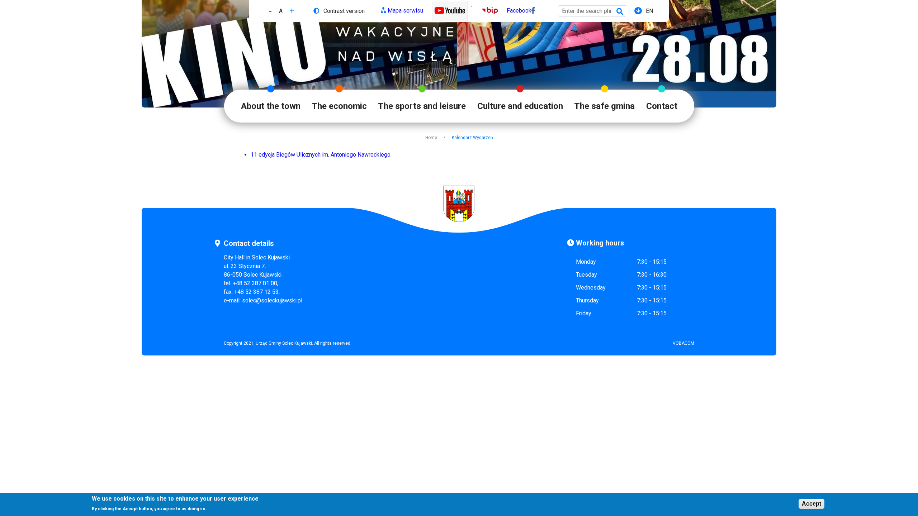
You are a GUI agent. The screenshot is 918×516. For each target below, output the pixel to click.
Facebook (519, 10)
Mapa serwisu (405, 10)
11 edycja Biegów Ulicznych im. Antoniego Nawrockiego (321, 154)
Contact (661, 106)
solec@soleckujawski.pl (272, 300)
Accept (811, 504)
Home (431, 137)
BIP (486, 10)
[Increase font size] (292, 11)
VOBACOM (683, 343)
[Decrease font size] (270, 11)
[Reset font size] (281, 11)
